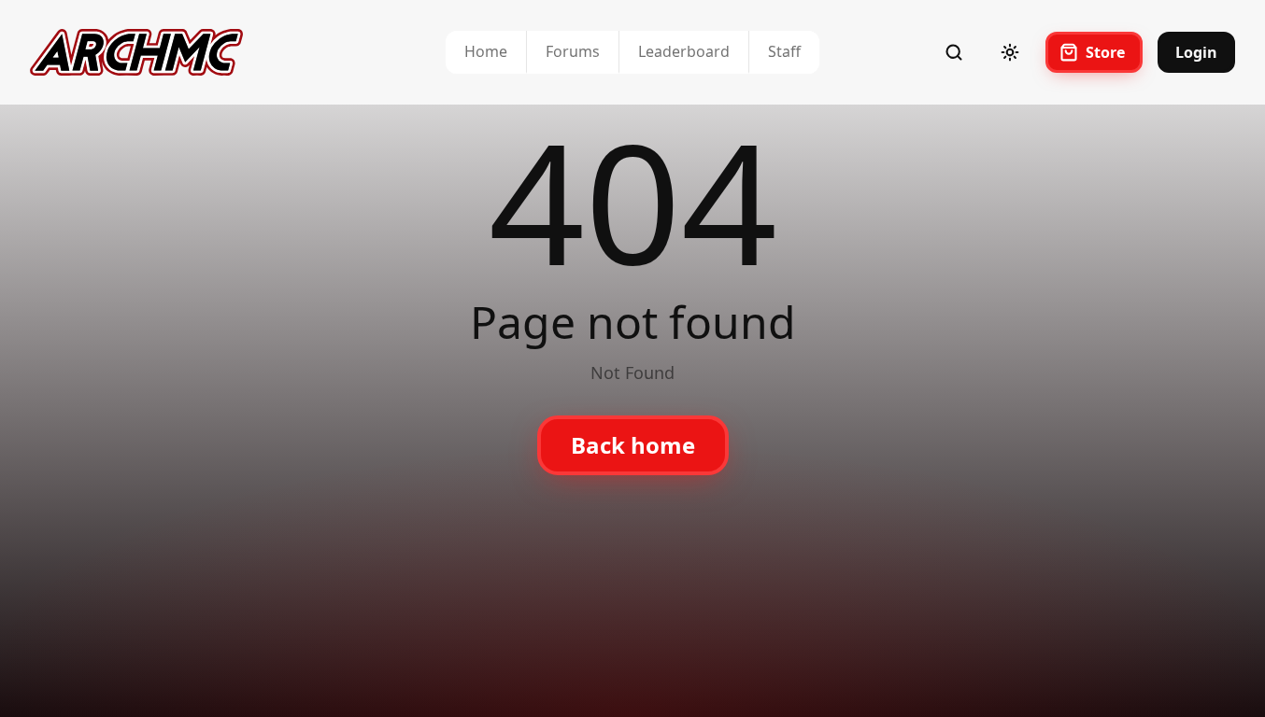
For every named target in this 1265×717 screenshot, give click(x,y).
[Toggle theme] (1009, 52)
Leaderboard (684, 51)
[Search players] (953, 52)
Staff (784, 51)
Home (485, 51)
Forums (573, 51)
